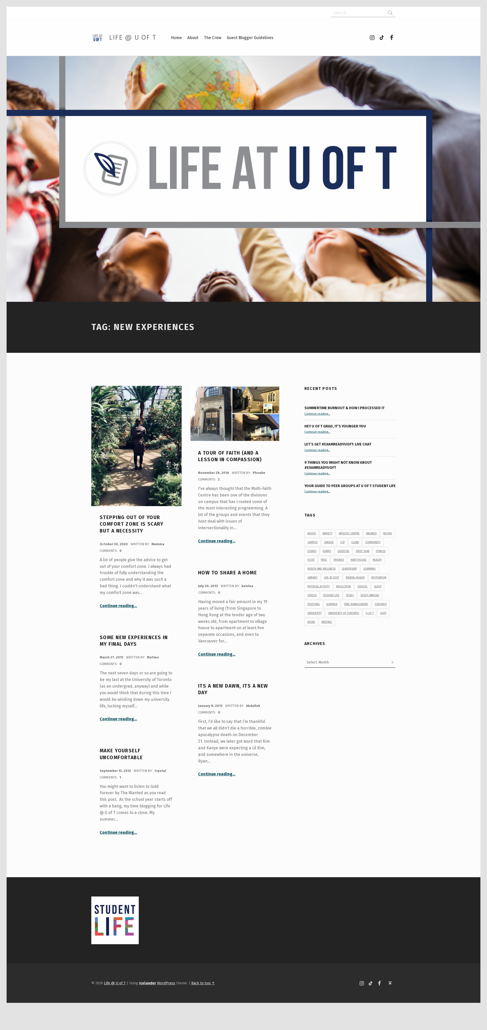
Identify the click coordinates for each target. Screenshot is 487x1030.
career (329, 542)
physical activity (318, 586)
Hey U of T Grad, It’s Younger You (335, 426)
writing (326, 622)
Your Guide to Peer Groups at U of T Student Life (350, 486)
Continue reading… (118, 605)
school (362, 586)
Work (311, 622)
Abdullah (253, 706)
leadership (349, 568)
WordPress (166, 983)
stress (312, 595)
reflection (343, 586)
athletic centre (349, 533)
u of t (370, 613)
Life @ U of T (132, 37)
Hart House (358, 559)
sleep (377, 586)
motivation (378, 577)
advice (311, 533)
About (192, 37)
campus (312, 542)
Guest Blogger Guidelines (250, 37)
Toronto (381, 604)
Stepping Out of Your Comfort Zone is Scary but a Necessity (131, 524)
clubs (355, 542)
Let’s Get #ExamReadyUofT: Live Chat (337, 444)
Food (311, 559)
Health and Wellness (321, 568)
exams (327, 551)
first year (363, 551)
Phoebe (259, 473)
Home (176, 37)
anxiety (327, 533)
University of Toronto (343, 613)
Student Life (331, 595)
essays (311, 551)
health (377, 559)
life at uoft (331, 577)
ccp (342, 542)
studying (313, 604)
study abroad (369, 595)
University (314, 613)
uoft (383, 613)
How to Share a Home (227, 573)
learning (369, 568)
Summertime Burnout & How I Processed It (344, 408)
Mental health (355, 577)
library (312, 577)
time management (356, 604)
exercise (343, 551)
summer (331, 604)
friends (339, 559)
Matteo (153, 657)
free (324, 559)
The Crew (212, 37)
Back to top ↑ (203, 983)
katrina (247, 586)
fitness (381, 551)
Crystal (160, 771)
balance (371, 533)
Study (350, 595)
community (372, 542)
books (387, 533)
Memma (157, 544)
